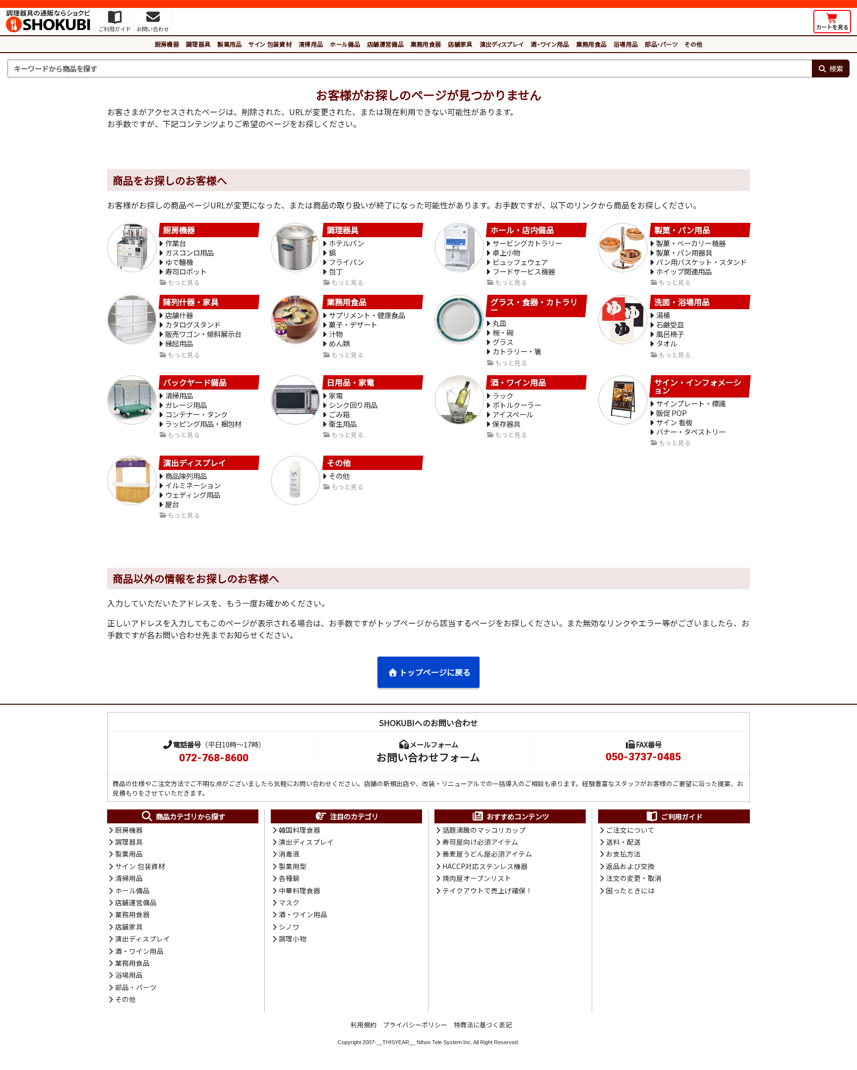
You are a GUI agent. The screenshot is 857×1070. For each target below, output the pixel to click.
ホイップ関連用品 (684, 271)
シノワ (289, 927)
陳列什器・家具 (191, 302)
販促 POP (671, 412)
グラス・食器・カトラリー (534, 306)
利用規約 (363, 1024)
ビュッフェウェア (520, 262)
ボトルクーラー (516, 405)
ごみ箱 (339, 414)
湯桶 (663, 315)
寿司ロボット (186, 271)
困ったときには (630, 890)
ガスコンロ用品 (189, 252)
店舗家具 (460, 44)
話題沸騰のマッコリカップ (484, 830)
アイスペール (512, 414)
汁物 (336, 334)
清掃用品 (311, 44)
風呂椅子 (670, 334)
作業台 (175, 243)
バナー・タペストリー (691, 431)
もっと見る (184, 282)
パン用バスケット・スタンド (701, 262)
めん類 (339, 343)
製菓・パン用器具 (684, 252)
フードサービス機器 (523, 271)
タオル (666, 343)
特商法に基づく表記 (483, 1024)
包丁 (336, 271)
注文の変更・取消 (634, 878)
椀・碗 (502, 332)
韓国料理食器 (299, 830)
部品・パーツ (661, 44)
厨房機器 (167, 44)
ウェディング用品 (192, 494)
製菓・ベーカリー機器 (691, 243)
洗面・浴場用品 (682, 302)
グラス (502, 341)
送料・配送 (623, 842)
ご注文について (630, 830)
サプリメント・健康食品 (367, 315)
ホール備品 (345, 44)
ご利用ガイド (682, 816)
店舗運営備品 (385, 44)
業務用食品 (591, 44)
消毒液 (289, 854)
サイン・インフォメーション (697, 387)
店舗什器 (179, 315)
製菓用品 (229, 44)
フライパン (346, 262)
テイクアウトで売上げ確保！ (487, 890)
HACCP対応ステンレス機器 (485, 866)
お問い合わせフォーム (428, 756)
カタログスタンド (193, 324)
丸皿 (499, 323)
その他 (693, 44)
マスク (289, 902)
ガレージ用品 (186, 405)
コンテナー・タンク (196, 414)
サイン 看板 (674, 422)
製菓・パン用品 (682, 230)
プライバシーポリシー (415, 1024)
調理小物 (292, 938)
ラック (502, 395)
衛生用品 (343, 423)
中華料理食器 (299, 890)
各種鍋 (289, 878)
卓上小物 (506, 252)
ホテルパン (346, 243)
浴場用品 (625, 44)
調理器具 (198, 44)
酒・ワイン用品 (550, 44)
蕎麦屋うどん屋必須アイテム (487, 854)
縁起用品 (179, 343)
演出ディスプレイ (502, 44)
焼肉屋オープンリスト (476, 878)
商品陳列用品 (186, 475)
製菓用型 (292, 866)
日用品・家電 (350, 383)
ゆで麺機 (179, 262)
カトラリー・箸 (516, 351)
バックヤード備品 (195, 383)
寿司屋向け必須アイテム (480, 842)
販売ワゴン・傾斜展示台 (203, 334)
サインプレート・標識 (691, 403)
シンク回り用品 (353, 405)
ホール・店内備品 (522, 230)
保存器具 (506, 423)
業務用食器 (426, 44)
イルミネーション (193, 485)
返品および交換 (630, 866)
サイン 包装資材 (270, 44)
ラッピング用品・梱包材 (203, 423)
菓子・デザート (353, 324)
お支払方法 (623, 854)
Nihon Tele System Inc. (444, 1042)
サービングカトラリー (527, 243)
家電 (336, 395)
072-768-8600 (213, 758)
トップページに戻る (435, 672)
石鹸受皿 (670, 324)
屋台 (172, 504)
